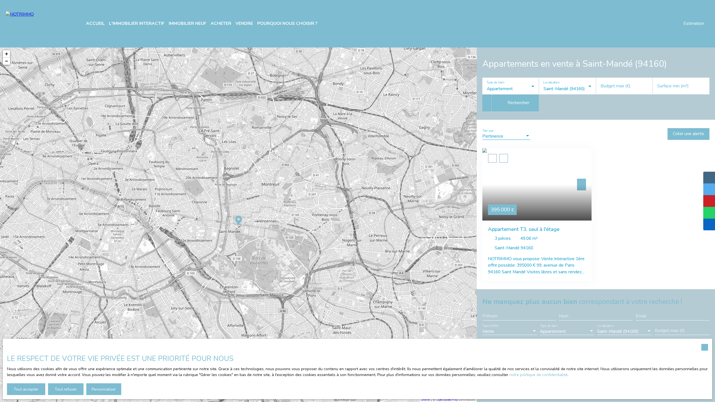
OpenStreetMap (447, 400)
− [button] (6, 61)
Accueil (95, 23)
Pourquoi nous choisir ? (287, 23)
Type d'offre (490, 326)
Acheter (221, 23)
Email (641, 316)
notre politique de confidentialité (538, 374)
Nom (563, 316)
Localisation (551, 83)
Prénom (490, 316)
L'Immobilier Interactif (137, 23)
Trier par (487, 131)
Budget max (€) (615, 86)
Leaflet (425, 400)
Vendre (244, 23)
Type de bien (495, 83)
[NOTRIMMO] (39, 24)
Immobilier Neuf (187, 23)
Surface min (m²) (673, 86)
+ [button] (6, 54)
